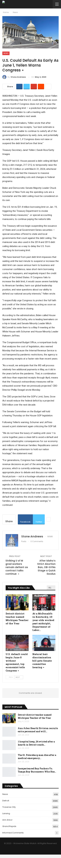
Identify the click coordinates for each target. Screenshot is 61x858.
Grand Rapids (9, 826)
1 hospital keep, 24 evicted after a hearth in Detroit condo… (36, 743)
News (5, 53)
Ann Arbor (7, 819)
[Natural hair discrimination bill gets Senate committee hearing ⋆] (43, 643)
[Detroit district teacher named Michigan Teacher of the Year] (17, 602)
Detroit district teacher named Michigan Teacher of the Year (34, 716)
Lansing (6, 813)
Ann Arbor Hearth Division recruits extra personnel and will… (38, 730)
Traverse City (9, 807)
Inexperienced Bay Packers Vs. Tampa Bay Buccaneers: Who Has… (37, 770)
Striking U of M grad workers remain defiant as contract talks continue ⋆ (16, 567)
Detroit (5, 800)
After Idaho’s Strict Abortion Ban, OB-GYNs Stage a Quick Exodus (46, 567)
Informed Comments (13, 832)
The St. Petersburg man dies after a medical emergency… (37, 757)
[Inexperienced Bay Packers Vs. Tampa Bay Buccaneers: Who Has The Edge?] (9, 772)
